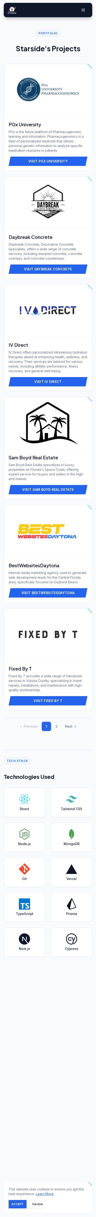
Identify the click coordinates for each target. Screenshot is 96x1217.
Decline (37, 1204)
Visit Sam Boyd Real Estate (48, 490)
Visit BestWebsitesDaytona (48, 593)
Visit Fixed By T (48, 701)
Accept (17, 1204)
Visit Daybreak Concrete (48, 269)
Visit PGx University (48, 161)
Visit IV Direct (48, 382)
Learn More (45, 1194)
